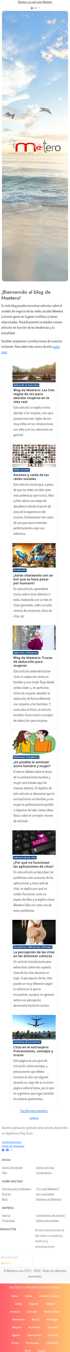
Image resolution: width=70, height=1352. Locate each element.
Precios (6, 1194)
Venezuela (32, 1343)
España (34, 1304)
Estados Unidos (49, 1296)
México (50, 1304)
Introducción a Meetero (16, 1189)
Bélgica (16, 1327)
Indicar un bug (45, 1167)
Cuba (14, 1296)
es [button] (36, 8)
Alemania (18, 1319)
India (18, 1304)
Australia (34, 1327)
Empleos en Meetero (49, 1199)
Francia (15, 1311)
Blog (4, 1199)
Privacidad (8, 1220)
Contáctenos (44, 1173)
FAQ (4, 1173)
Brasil (35, 1319)
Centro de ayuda (12, 1167)
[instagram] (3, 1150)
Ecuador (53, 1327)
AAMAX (34, 1118)
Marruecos (34, 1335)
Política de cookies (47, 1220)
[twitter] (11, 1150)
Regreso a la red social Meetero (35, 2)
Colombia (52, 1343)
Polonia (53, 1335)
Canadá (32, 1311)
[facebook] (7, 1150)
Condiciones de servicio (50, 1215)
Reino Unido (52, 1311)
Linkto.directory (11, 1142)
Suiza (15, 1343)
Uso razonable (45, 1194)
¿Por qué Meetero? (47, 1189)
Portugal (52, 1319)
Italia (28, 1296)
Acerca (6, 1215)
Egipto (16, 1335)
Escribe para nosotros (34, 1111)
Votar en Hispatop (13, 1146)
